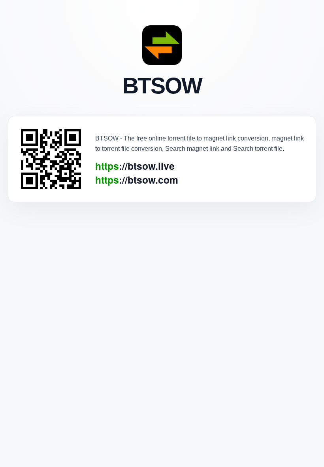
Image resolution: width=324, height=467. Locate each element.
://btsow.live (135, 166)
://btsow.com (136, 180)
